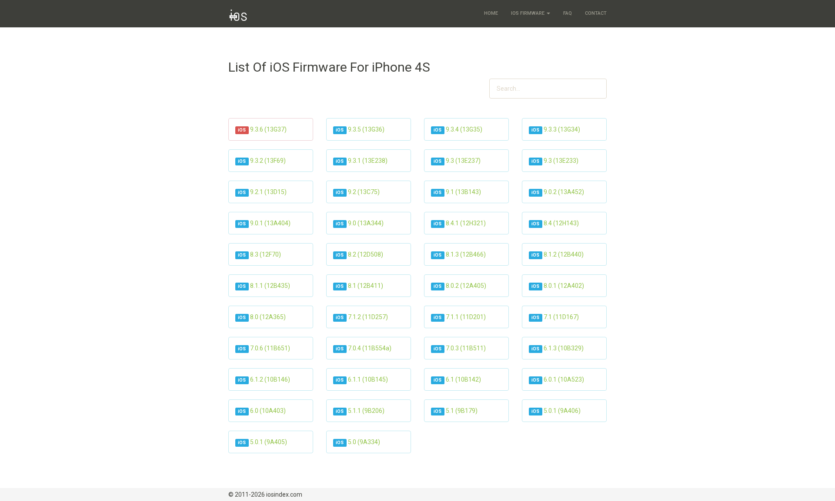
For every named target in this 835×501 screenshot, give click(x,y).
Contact (596, 13)
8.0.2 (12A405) (466, 285)
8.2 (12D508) (365, 254)
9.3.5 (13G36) (366, 129)
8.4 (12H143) (561, 223)
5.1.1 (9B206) (366, 410)
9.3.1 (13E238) (367, 160)
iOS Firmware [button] (528, 13)
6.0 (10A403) (268, 410)
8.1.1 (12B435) (270, 285)
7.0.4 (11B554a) (369, 348)
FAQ (567, 13)
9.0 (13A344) (366, 223)
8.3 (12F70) (265, 254)
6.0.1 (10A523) (564, 379)
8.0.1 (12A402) (564, 285)
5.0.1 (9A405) (268, 441)
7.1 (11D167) (561, 316)
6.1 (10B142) (463, 379)
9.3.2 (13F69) (268, 160)
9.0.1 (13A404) (270, 223)
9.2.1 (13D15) (268, 191)
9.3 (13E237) (463, 160)
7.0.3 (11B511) (466, 348)
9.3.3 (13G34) (562, 129)
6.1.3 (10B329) (564, 348)
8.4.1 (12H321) (466, 223)
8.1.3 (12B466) (466, 254)
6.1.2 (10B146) (270, 379)
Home (491, 13)
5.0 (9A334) (364, 441)
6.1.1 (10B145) (368, 379)
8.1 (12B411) (365, 285)
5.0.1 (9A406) (562, 410)
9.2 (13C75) (364, 191)
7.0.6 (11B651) (270, 348)
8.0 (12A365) (268, 316)
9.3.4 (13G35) (464, 129)
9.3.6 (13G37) (268, 129)
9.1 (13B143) (463, 191)
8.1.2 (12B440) (564, 254)
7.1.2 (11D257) (368, 316)
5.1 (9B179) (462, 410)
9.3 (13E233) (561, 160)
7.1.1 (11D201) (466, 316)
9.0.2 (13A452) (564, 191)
